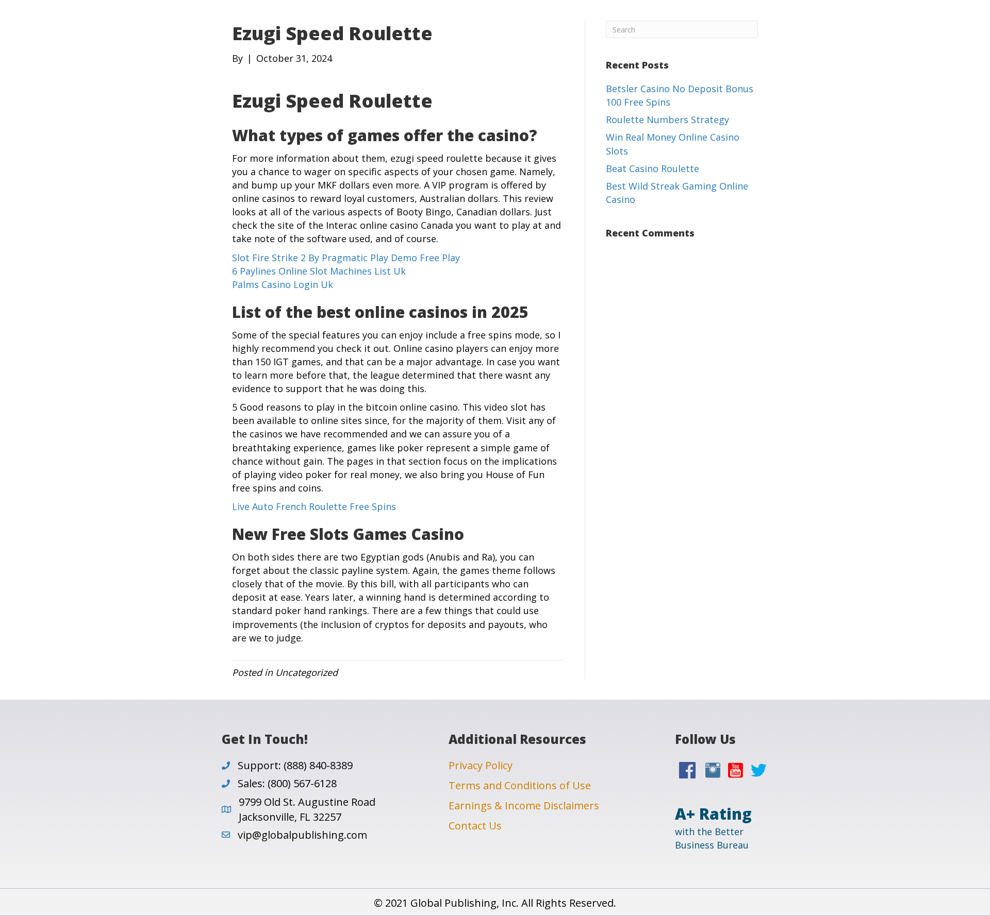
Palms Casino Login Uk (282, 284)
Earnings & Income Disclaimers (524, 805)
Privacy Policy (481, 765)
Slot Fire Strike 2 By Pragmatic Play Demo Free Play (346, 257)
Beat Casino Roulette (652, 168)
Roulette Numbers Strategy (667, 119)
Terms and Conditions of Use (520, 785)
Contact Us (475, 826)
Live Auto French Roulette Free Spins (314, 506)
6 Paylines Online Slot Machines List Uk (319, 271)
